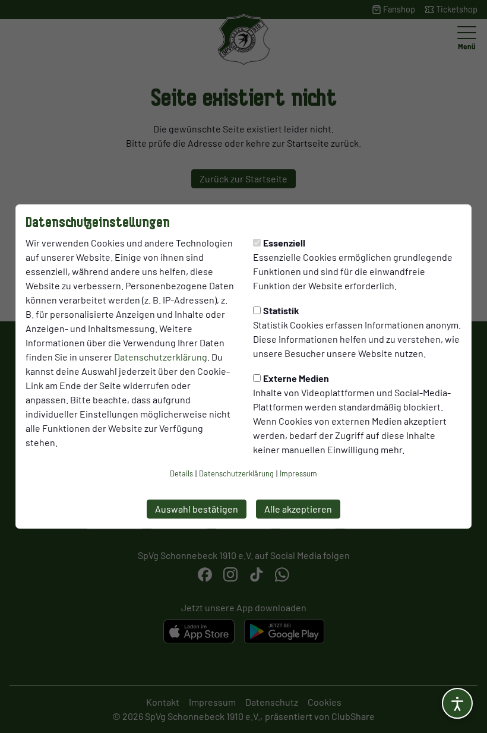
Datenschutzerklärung (160, 356)
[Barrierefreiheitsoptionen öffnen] (457, 703)
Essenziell (284, 242)
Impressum (298, 473)
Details (181, 473)
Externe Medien (296, 378)
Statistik (281, 310)
